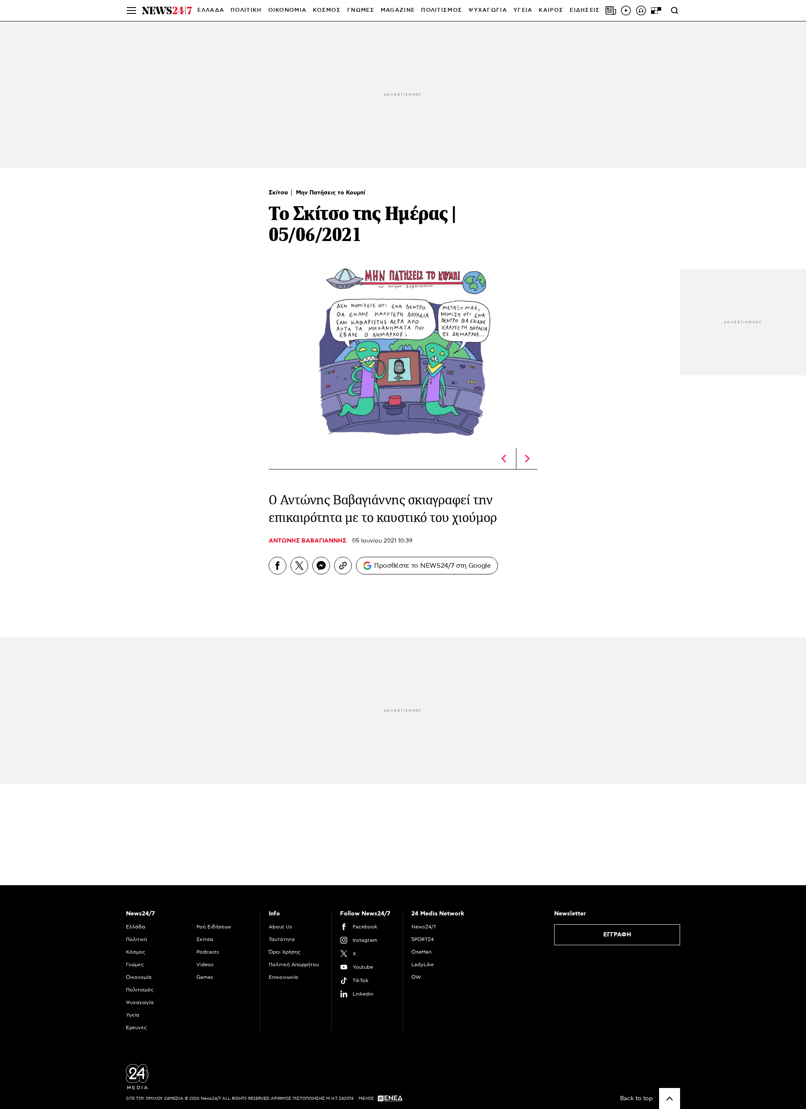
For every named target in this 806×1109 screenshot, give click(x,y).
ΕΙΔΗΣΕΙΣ (585, 10)
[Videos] (625, 10)
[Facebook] (277, 565)
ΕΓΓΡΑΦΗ (617, 935)
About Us (280, 926)
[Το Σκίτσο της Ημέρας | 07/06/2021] (527, 458)
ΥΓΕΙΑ (523, 10)
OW (416, 977)
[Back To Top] (669, 1098)
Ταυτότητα (282, 939)
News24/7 (423, 926)
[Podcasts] (641, 10)
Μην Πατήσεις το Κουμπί (330, 193)
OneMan (421, 951)
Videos (205, 964)
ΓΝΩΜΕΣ (360, 10)
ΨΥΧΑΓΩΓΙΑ (487, 10)
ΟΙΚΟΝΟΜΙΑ (287, 10)
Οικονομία (139, 977)
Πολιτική (136, 939)
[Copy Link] (343, 565)
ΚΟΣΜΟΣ (327, 10)
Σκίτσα (279, 193)
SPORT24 (422, 939)
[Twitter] (299, 565)
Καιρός (551, 10)
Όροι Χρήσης (285, 951)
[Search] (674, 10)
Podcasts (207, 951)
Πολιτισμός (140, 989)
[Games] (656, 10)
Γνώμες (135, 964)
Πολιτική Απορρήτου (294, 964)
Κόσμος (135, 951)
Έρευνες (136, 1027)
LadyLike (422, 964)
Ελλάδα (135, 926)
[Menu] (131, 10)
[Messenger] (321, 565)
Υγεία (132, 1014)
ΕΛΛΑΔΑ (210, 10)
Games (204, 977)
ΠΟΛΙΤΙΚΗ (246, 10)
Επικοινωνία (283, 977)
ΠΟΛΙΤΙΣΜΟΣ (441, 10)
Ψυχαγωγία (140, 1002)
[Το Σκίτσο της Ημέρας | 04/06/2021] (504, 458)
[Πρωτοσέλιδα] (610, 10)
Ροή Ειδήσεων (213, 926)
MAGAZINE (398, 10)
